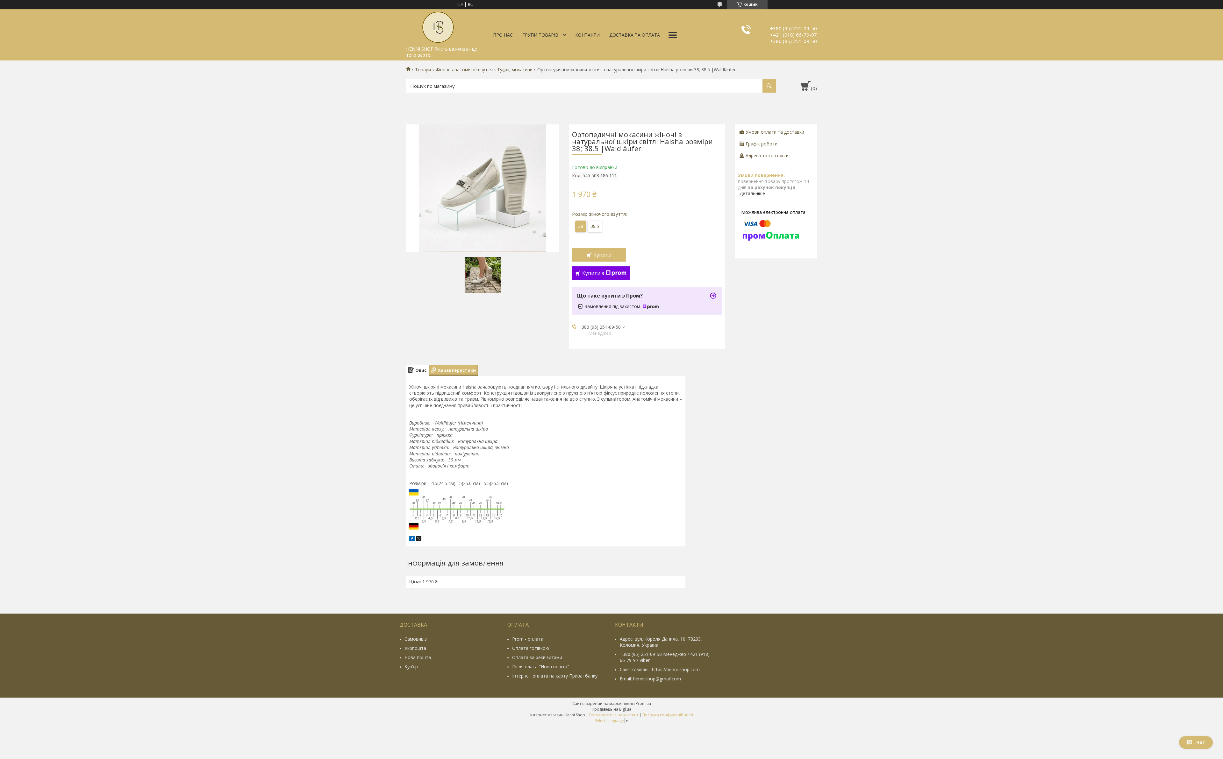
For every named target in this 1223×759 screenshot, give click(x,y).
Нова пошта (417, 657)
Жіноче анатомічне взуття (464, 70)
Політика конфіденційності (667, 715)
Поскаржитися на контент (613, 715)
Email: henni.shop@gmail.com (650, 679)
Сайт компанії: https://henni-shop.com (660, 669)
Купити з (593, 273)
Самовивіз (415, 639)
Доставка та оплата (634, 35)
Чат (1200, 742)
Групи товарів (540, 35)
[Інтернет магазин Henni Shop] (438, 26)
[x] (418, 540)
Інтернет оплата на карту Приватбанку (554, 676)
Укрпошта (415, 648)
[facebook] (412, 540)
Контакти (587, 35)
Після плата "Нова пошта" (540, 667)
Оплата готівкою (530, 648)
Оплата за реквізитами (537, 657)
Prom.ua (643, 703)
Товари (423, 70)
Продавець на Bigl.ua (611, 709)
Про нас (503, 35)
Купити (602, 254)
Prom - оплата (527, 639)
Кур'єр (411, 667)
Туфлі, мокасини (515, 70)
